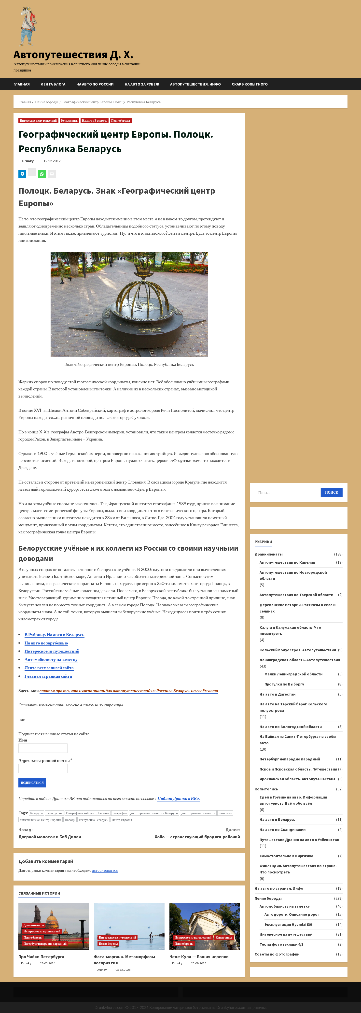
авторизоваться (105, 870)
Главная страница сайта (48, 676)
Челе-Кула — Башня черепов (198, 956)
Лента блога (53, 84)
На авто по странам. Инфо (279, 888)
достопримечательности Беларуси (154, 813)
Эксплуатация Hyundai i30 (288, 924)
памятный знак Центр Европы (40, 820)
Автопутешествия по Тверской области (296, 594)
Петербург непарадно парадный (45, 943)
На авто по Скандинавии (282, 829)
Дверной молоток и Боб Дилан (49, 833)
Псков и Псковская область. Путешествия (298, 769)
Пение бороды (120, 120)
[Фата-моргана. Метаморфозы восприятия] (129, 926)
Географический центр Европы (87, 813)
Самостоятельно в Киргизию (286, 855)
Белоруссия (54, 813)
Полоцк (70, 820)
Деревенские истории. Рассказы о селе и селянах (297, 608)
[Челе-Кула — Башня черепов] (204, 926)
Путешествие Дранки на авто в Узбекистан (299, 839)
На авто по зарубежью (46, 642)
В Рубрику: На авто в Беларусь (54, 634)
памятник (225, 813)
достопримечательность (198, 813)
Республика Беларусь (93, 820)
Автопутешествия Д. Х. (74, 54)
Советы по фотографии (277, 954)
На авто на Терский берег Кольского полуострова (293, 707)
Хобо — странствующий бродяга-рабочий (197, 833)
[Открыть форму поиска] (346, 84)
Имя (22, 739)
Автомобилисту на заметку (51, 659)
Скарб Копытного (250, 84)
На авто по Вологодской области (291, 726)
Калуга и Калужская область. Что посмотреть (290, 630)
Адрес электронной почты (45, 760)
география (120, 813)
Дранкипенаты (34, 925)
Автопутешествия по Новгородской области (293, 575)
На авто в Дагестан (277, 694)
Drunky (28, 161)
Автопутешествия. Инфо (195, 84)
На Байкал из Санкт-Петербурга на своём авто (298, 739)
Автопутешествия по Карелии (287, 562)
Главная (22, 84)
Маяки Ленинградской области (293, 673)
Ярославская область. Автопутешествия (297, 778)
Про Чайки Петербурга (41, 956)
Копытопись (69, 120)
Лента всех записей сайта (49, 667)
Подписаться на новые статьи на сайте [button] (53, 733)
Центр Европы (122, 820)
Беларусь (36, 813)
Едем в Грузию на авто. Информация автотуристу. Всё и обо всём (293, 800)
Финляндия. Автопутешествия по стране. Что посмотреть (298, 868)
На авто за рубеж (142, 84)
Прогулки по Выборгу (284, 684)
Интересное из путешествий (38, 120)
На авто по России (95, 84)
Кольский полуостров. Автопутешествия (298, 649)
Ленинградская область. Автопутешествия (300, 659)
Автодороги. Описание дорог (291, 914)
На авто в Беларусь (94, 120)
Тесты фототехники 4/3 (281, 944)
